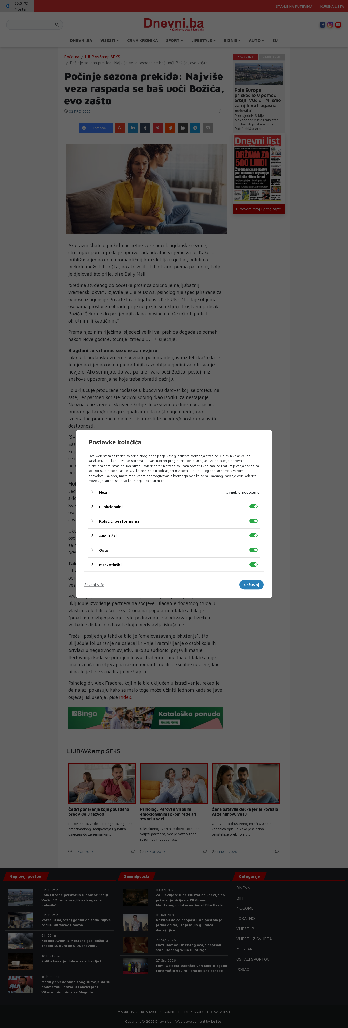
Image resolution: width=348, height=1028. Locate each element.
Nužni (104, 492)
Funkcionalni (111, 506)
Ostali (104, 550)
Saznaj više (94, 584)
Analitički (108, 535)
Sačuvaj (251, 584)
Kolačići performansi (119, 521)
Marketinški (110, 564)
